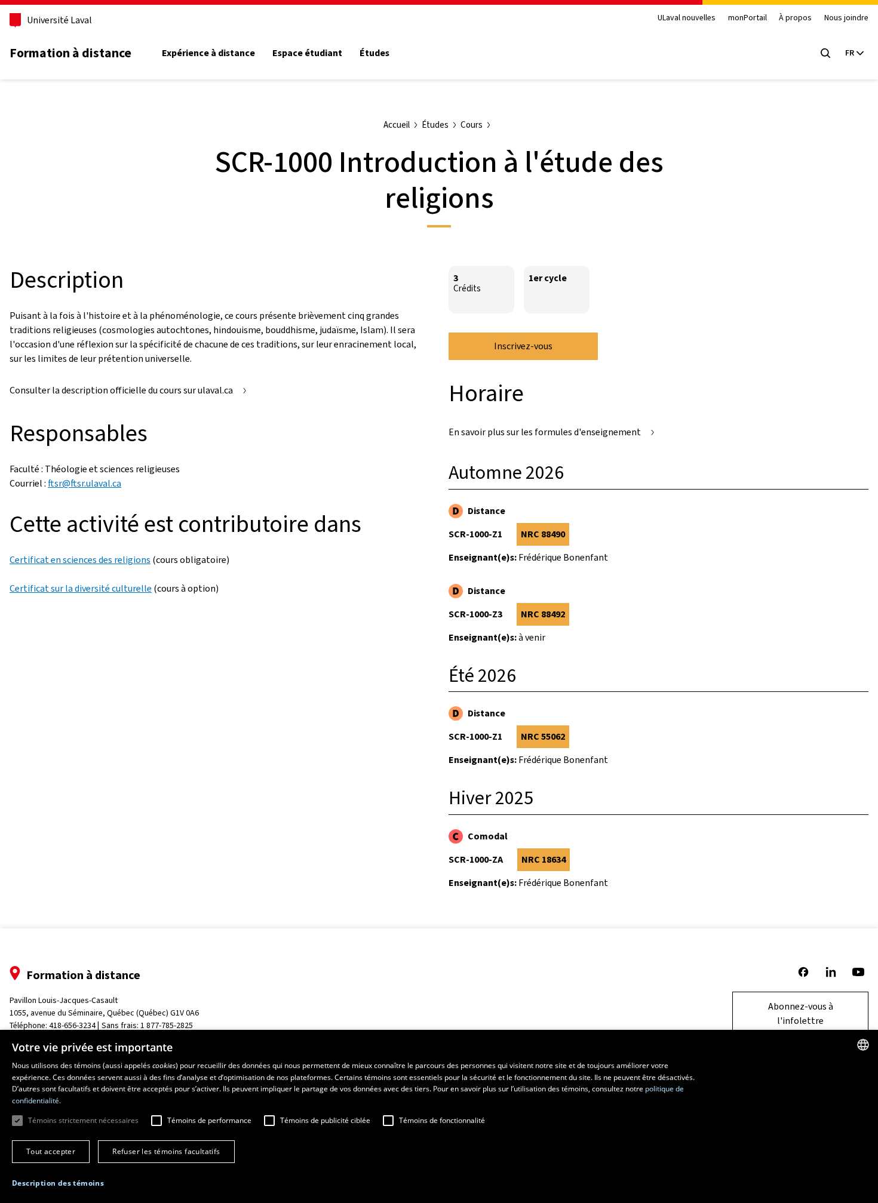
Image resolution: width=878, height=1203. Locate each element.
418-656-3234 (72, 1025)
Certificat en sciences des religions (80, 559)
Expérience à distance (208, 53)
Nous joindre (846, 18)
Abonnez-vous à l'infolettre (800, 1013)
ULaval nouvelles (687, 18)
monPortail (747, 18)
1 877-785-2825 (166, 1025)
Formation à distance (70, 52)
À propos (795, 18)
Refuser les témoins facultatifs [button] (166, 1151)
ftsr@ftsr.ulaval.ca (84, 483)
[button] (58, 1183)
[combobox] (863, 1045)
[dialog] (439, 1116)
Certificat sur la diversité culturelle (81, 588)
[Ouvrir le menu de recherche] (825, 53)
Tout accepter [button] (50, 1151)
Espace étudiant (307, 53)
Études (374, 53)
